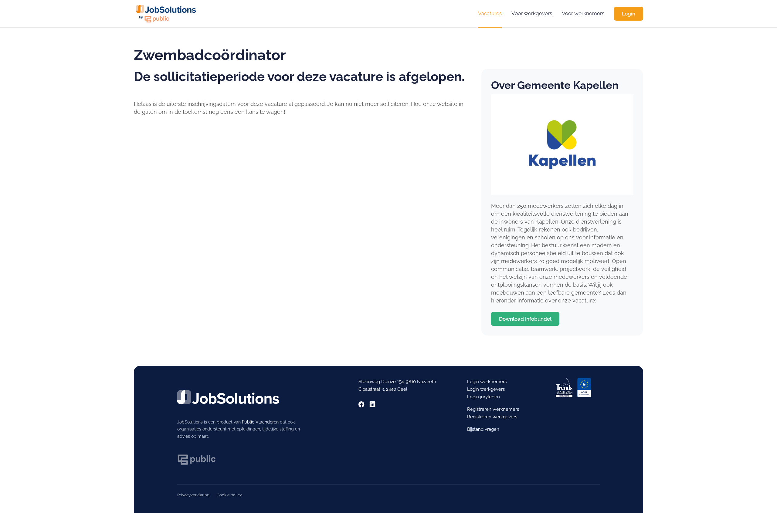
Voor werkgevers (531, 13)
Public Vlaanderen (260, 422)
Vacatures (490, 13)
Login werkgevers (486, 389)
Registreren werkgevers (492, 417)
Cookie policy (229, 495)
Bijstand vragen (483, 429)
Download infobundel (525, 319)
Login (628, 14)
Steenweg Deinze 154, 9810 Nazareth (397, 381)
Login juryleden (483, 397)
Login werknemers (487, 381)
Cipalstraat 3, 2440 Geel (382, 389)
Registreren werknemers (493, 409)
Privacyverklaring (193, 495)
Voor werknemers (583, 13)
